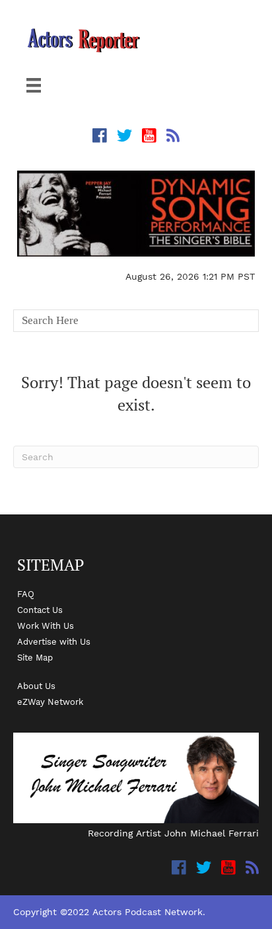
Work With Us (45, 625)
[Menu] (33, 85)
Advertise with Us (53, 641)
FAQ (25, 593)
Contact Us (40, 609)
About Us (36, 685)
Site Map (35, 657)
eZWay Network (50, 701)
